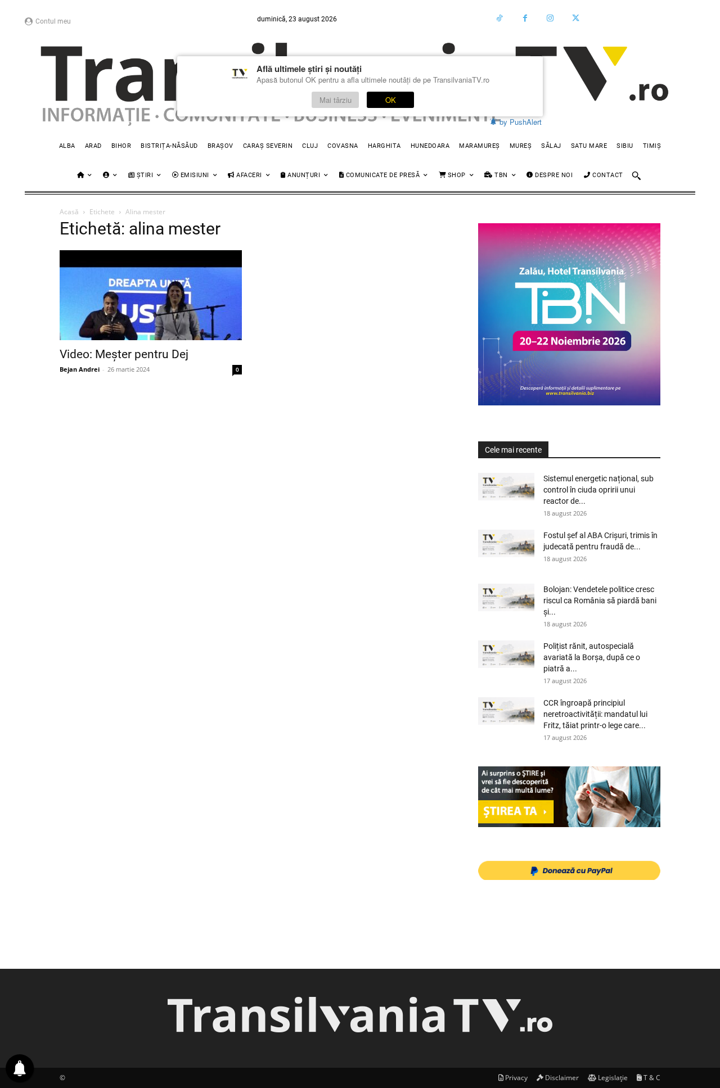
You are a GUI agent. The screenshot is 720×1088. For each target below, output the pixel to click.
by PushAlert (521, 121)
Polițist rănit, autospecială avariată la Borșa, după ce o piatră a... (591, 657)
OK (390, 99)
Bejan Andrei (80, 369)
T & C (651, 1077)
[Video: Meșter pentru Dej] (151, 295)
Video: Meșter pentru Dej (124, 354)
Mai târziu (336, 99)
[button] (636, 175)
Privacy (515, 1077)
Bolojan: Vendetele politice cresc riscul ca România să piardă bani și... (599, 600)
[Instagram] (550, 18)
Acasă (69, 211)
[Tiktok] (500, 18)
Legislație (612, 1077)
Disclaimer (561, 1077)
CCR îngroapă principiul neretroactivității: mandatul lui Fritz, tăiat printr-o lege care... (595, 714)
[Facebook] (525, 18)
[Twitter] (576, 18)
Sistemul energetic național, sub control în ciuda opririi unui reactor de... (598, 489)
